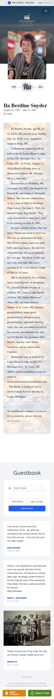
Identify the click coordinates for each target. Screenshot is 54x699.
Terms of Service (35, 685)
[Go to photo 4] (29, 644)
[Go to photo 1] (24, 644)
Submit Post (27, 508)
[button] (27, 628)
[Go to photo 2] (26, 644)
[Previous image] (6, 628)
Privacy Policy (18, 685)
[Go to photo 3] (27, 644)
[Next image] (47, 628)
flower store (13, 420)
